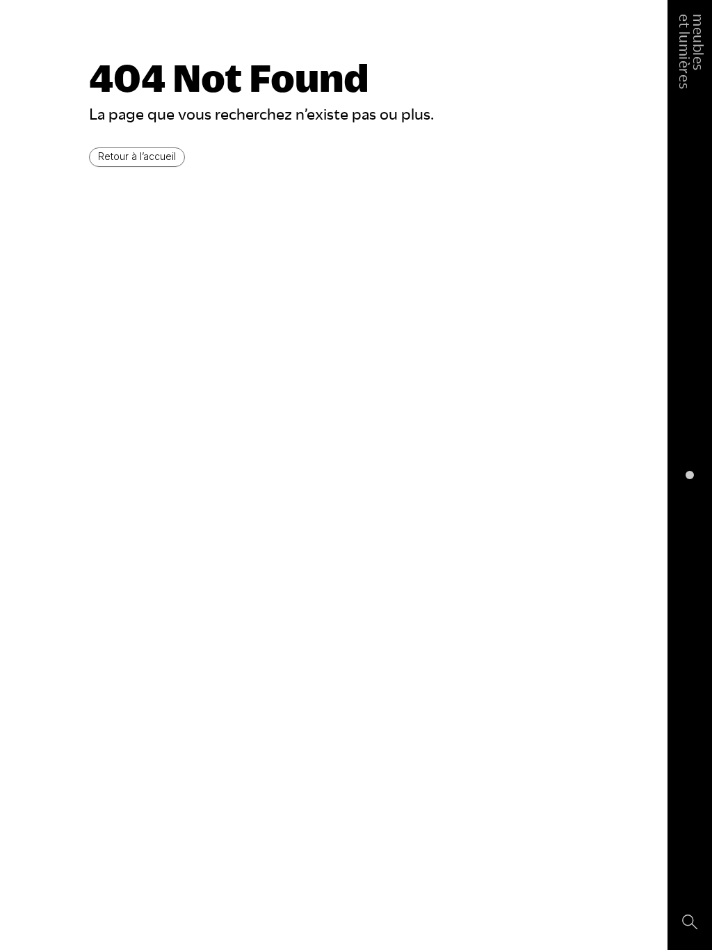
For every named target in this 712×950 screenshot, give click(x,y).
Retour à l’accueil (137, 156)
